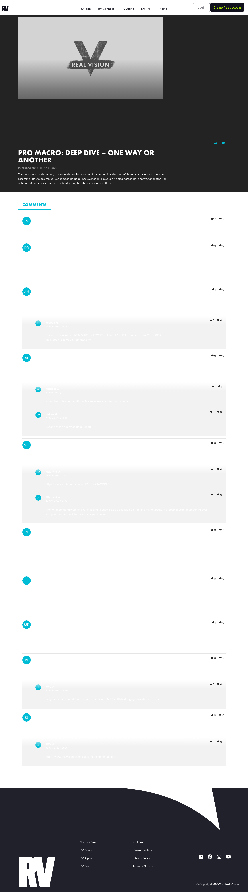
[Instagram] (219, 856)
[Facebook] (210, 856)
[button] (201, 7)
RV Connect (106, 9)
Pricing (162, 9)
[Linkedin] (201, 856)
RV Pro (146, 9)
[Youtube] (228, 856)
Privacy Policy (142, 858)
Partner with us (143, 850)
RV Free (85, 9)
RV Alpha (127, 9)
